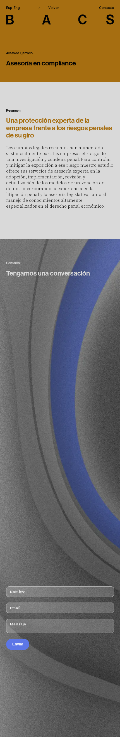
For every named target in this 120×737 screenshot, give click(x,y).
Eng (17, 8)
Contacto (106, 8)
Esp (9, 8)
